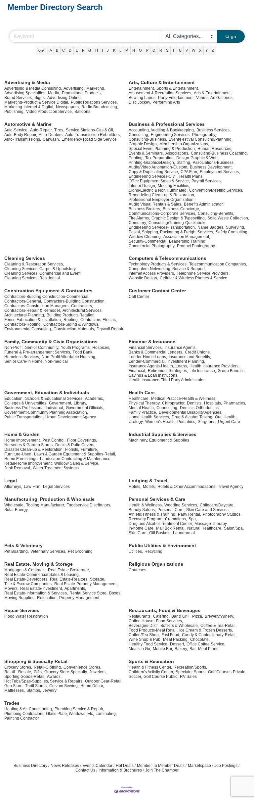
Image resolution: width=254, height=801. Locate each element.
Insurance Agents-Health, (151, 366)
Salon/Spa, (234, 528)
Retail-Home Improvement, (28, 463)
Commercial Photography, (152, 246)
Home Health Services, (149, 417)
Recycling (153, 551)
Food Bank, (83, 352)
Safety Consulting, (232, 232)
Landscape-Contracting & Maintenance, (75, 458)
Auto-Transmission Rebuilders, (93, 134)
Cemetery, (138, 222)
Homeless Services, (22, 356)
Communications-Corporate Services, (162, 213)
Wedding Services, (181, 505)
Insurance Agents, (180, 347)
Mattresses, (14, 690)
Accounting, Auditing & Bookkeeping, (162, 130)
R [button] (160, 50)
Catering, (161, 616)
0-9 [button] (41, 50)
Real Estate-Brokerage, (69, 570)
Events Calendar (97, 765)
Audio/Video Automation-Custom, (158, 167)
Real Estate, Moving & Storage (38, 564)
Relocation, (47, 597)
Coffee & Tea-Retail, (218, 625)
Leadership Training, (187, 241)
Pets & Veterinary (23, 545)
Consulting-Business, (148, 139)
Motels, (149, 486)
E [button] (77, 50)
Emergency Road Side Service (89, 139)
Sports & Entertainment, (177, 88)
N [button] (133, 50)
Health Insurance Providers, (214, 366)
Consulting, (139, 134)
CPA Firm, (189, 171)
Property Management (79, 597)
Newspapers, (68, 107)
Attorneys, (13, 486)
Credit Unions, (198, 352)
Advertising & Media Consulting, (33, 88)
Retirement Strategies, (168, 370)
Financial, (137, 370)
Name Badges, (210, 227)
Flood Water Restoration (26, 616)
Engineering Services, (170, 134)
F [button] (83, 50)
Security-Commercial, (148, 241)
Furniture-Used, (18, 454)
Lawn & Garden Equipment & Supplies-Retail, (75, 454)
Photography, (204, 134)
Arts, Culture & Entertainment (162, 82)
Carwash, (51, 139)
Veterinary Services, (48, 551)
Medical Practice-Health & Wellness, (183, 398)
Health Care (142, 392)
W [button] (193, 50)
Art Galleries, (221, 97)
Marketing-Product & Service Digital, (36, 102)
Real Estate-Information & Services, (36, 593)
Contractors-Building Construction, (75, 301)
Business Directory (30, 765)
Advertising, (74, 88)
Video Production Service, (49, 111)
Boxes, (115, 593)
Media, (54, 93)
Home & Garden (22, 434)
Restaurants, (140, 616)
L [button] (120, 50)
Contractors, (82, 306)
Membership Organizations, (184, 144)
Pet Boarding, (16, 551)
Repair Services (21, 610)
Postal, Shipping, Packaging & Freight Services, (171, 232)
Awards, (54, 676)
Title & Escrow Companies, (28, 584)
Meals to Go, (140, 648)
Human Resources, (214, 148)
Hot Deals (125, 765)
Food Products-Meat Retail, (153, 630)
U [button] (180, 50)
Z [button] (213, 50)
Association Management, (186, 236)
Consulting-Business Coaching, (219, 153)
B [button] (57, 50)
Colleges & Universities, (25, 403)
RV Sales (188, 676)
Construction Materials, (74, 329)
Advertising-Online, (64, 97)
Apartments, (75, 588)
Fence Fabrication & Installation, (33, 319)
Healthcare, (139, 398)
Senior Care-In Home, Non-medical (36, 361)
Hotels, (135, 486)
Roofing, (71, 319)
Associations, (177, 153)
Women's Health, (160, 421)
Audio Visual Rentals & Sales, (155, 204)
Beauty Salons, (142, 509)
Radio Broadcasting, (99, 107)
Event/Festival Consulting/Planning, (201, 139)
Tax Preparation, (160, 158)
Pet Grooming (80, 551)
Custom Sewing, (64, 685)
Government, (60, 403)
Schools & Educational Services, (54, 398)
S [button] (167, 50)
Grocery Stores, (18, 667)
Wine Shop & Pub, (145, 639)
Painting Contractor (21, 718)
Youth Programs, (76, 347)
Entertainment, (142, 88)
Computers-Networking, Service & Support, (167, 268)
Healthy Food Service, (148, 644)
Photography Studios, (222, 514)
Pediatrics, (186, 421)
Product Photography (196, 246)
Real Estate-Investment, (41, 588)
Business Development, (211, 167)
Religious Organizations (156, 564)
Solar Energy (16, 509)
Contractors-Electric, (98, 319)
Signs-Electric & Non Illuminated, (158, 190)
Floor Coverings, (82, 440)
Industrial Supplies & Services (162, 434)
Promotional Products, (82, 93)
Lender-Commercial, (147, 361)
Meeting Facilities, (174, 185)
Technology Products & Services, (158, 264)
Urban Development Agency (70, 417)
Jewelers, (97, 672)
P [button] (147, 50)
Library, (80, 403)
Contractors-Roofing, (23, 324)
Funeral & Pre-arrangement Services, (37, 352)
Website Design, (143, 278)
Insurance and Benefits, (190, 356)
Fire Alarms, (139, 218)
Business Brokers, (145, 209)
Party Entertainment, (176, 97)
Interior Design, (142, 185)
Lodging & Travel (148, 480)
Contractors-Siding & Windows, (71, 324)
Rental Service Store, (88, 593)
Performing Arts (166, 102)
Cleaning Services (24, 258)
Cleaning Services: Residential (32, 278)
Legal (10, 480)
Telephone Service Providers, (203, 273)
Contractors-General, (23, 301)
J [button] (108, 50)
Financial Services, (146, 347)
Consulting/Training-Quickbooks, (177, 222)
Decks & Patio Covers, (75, 445)
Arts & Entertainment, (213, 93)
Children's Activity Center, (151, 672)
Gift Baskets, (160, 533)
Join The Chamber (162, 770)
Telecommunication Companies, (218, 264)
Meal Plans (208, 648)
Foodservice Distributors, (88, 505)
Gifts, (38, 672)
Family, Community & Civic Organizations (51, 341)
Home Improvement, (22, 440)
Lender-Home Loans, (148, 356)
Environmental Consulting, (28, 329)
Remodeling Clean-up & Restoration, (162, 195)
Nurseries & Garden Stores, (29, 445)
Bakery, (181, 648)
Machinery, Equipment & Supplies (159, 440)
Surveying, (235, 227)
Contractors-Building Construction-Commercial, (46, 296)
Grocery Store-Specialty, (66, 672)
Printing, (136, 158)
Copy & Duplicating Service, (154, 171)
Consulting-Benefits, (216, 213)
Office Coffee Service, (206, 644)
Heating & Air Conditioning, (28, 709)
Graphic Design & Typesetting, (178, 218)
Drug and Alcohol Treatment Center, (161, 523)
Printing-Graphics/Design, (152, 162)
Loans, (182, 366)
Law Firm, (32, 486)
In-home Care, (141, 528)
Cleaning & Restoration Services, (34, 264)
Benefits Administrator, (204, 204)
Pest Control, (53, 440)
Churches (137, 570)
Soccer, (135, 676)
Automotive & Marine (28, 124)
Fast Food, (170, 635)
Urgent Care (229, 421)
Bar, (193, 648)
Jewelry (50, 690)
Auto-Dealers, (51, 134)
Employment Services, (220, 171)
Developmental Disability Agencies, (190, 412)
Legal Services (56, 486)
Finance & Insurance (152, 341)
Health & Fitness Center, (150, 667)
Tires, (59, 130)
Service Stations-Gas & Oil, (90, 130)
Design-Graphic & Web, (197, 158)
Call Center (139, 296)
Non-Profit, (13, 347)
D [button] (70, 50)
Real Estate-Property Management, (85, 584)
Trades (12, 703)
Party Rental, (189, 514)
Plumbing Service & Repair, (79, 709)
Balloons (82, 111)
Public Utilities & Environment (162, 545)
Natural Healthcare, (204, 528)
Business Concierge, (181, 209)
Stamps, (33, 690)
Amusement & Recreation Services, (160, 93)
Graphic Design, (143, 144)
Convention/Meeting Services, (216, 190)
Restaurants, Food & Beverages (164, 610)
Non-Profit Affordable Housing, (69, 356)
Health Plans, (191, 176)
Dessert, (177, 644)
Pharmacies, (235, 403)
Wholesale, (14, 505)
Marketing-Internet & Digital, (29, 107)
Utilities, (136, 551)
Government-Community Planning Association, (46, 412)
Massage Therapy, (211, 523)
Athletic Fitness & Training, (152, 514)
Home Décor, (92, 685)
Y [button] (206, 50)
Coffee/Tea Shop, (144, 635)
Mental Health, (142, 407)
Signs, (40, 97)
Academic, (94, 398)
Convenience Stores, (82, 667)
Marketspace (199, 765)
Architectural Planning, (24, 315)
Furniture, (89, 449)
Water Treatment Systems (56, 468)
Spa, (193, 519)
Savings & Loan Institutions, (153, 375)
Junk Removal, (17, 468)
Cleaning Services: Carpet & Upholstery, (40, 268)
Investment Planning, (186, 361)
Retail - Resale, (18, 672)
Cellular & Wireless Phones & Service (193, 278)
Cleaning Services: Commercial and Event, (42, 273)
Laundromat (184, 533)
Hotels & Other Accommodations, (186, 486)
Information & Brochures (120, 770)
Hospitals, (213, 403)
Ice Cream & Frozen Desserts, (206, 630)
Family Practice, (143, 412)
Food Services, (169, 621)
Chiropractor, (173, 403)
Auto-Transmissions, (22, 139)
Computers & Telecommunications (167, 258)
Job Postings (225, 765)
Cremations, (176, 519)
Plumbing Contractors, (24, 713)
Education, (13, 398)
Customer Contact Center (157, 290)
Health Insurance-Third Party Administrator (167, 380)
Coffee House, (141, 621)
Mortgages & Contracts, (25, 570)
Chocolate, (200, 639)
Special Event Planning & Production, (162, 148)
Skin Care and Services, (208, 509)
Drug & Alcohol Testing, (192, 417)
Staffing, (184, 162)
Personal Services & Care (157, 499)
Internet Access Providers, (152, 273)
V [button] (187, 50)
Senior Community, (42, 347)
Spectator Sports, (191, 672)
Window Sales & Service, (76, 463)
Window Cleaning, (145, 236)
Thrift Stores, (36, 685)
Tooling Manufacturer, (45, 505)
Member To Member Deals (161, 765)
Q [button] (153, 50)
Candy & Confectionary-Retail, (209, 635)
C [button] (63, 50)
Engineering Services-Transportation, (162, 227)
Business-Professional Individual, (34, 407)
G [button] (89, 50)
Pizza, (197, 616)
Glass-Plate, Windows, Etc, (70, 713)
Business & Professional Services (167, 124)
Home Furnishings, (21, 458)
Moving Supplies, (19, 597)
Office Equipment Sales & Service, (159, 181)
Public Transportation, (24, 417)
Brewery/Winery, (219, 616)
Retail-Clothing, (48, 667)
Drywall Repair (110, 329)
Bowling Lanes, (142, 97)
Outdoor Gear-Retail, (103, 681)
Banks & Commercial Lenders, (156, 352)
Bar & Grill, (180, 616)
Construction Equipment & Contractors (48, 290)
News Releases (65, 765)
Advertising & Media (27, 82)
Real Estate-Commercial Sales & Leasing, (42, 574)
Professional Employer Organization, (161, 199)
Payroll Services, (206, 181)
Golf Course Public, (161, 676)
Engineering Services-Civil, (153, 176)
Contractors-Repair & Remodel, (32, 310)
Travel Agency (230, 486)
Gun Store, (13, 685)
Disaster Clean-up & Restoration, (34, 449)
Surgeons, (207, 421)
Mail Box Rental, (171, 528)
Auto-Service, (16, 130)
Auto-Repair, (41, 130)
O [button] (140, 50)
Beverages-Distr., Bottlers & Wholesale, (164, 625)
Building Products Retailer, (70, 315)
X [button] (200, 50)
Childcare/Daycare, (217, 505)
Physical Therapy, (144, 403)
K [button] (114, 50)
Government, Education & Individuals (46, 392)
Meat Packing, (176, 639)
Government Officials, (85, 407)
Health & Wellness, (146, 505)
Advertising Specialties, (25, 93)
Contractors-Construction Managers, (36, 306)
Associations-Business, (213, 162)
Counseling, (167, 407)
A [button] (51, 50)
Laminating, (106, 713)
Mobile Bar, (163, 648)
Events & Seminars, (146, 153)
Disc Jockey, (140, 102)
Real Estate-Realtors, (69, 579)
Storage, (97, 579)
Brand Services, (18, 97)
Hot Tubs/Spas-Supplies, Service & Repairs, (43, 681)
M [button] (126, 50)
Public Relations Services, (94, 102)
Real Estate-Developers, (26, 579)
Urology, (136, 421)
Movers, (11, 588)
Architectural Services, (83, 310)
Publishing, (14, 111)
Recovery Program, (146, 519)
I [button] (102, 50)
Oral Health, (225, 417)
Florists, (72, 449)
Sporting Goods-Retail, (24, 676)
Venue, (202, 97)
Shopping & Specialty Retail (35, 661)
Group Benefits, (231, 370)
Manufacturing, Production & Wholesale (49, 499)
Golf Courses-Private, (227, 672)
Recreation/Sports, (190, 667)
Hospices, (101, 347)
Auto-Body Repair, (20, 134)
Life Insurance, (203, 370)
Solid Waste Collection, (228, 218)
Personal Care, (171, 509)
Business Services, (213, 130)
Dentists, (194, 403)
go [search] (233, 36)
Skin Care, (138, 533)
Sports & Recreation (151, 661)
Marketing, (95, 88)
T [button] (173, 50)
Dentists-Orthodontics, (200, 407)
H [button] (96, 50)
